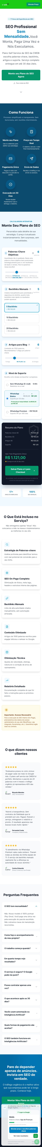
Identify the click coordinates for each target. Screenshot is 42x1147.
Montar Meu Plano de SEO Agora (21, 1102)
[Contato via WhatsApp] (36, 1141)
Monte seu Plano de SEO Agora (21, 75)
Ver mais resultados (21, 1136)
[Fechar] (38, 1106)
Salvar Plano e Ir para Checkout (20, 470)
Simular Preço (33, 4)
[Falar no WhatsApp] (35, 1136)
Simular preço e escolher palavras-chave (24, 1130)
